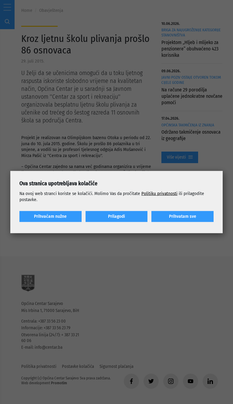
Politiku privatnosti (159, 193)
